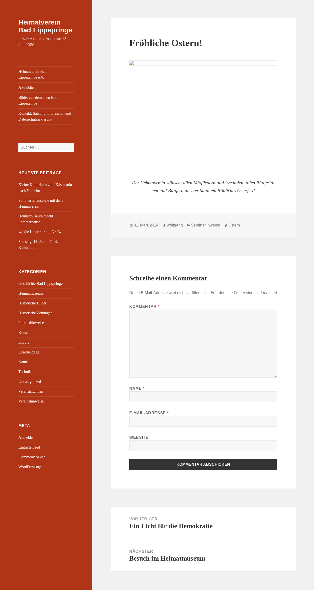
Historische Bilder (32, 303)
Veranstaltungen (30, 391)
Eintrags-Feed (29, 447)
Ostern (234, 225)
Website (138, 437)
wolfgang (175, 225)
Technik (24, 372)
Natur (22, 362)
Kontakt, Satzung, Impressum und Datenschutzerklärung (44, 116)
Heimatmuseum (30, 293)
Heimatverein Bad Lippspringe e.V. (32, 74)
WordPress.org (29, 467)
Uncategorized (29, 381)
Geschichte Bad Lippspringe (40, 283)
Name (136, 388)
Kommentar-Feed (32, 457)
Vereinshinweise (31, 401)
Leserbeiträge (28, 352)
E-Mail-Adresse (149, 413)
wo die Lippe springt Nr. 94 (39, 232)
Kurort (23, 342)
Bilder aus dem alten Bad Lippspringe (37, 100)
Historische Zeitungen (35, 313)
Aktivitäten (27, 87)
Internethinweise (31, 323)
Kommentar (144, 306)
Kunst (23, 332)
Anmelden (26, 437)
